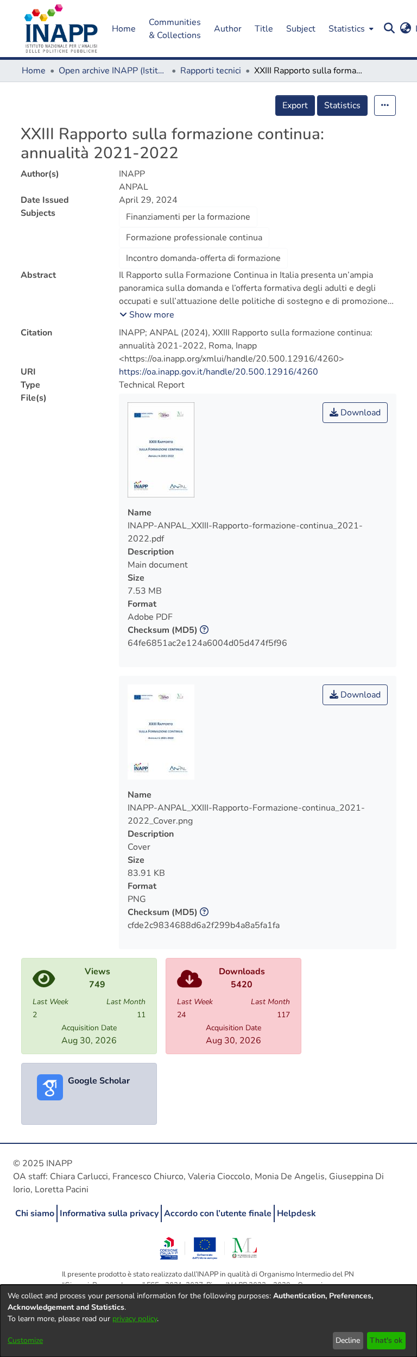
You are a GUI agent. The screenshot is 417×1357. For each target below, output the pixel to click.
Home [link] (34, 71)
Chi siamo (34, 1213)
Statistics (342, 105)
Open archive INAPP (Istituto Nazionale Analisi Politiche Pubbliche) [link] (113, 71)
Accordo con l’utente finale (217, 1213)
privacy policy (134, 1319)
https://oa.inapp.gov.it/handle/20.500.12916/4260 (218, 372)
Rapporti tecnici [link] (210, 71)
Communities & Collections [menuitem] (175, 28)
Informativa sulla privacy (109, 1213)
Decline (348, 1340)
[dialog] (208, 1321)
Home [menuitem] (124, 29)
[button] (61, 29)
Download (359, 413)
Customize (25, 1340)
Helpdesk (296, 1213)
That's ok (386, 1340)
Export (295, 105)
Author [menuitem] (228, 29)
